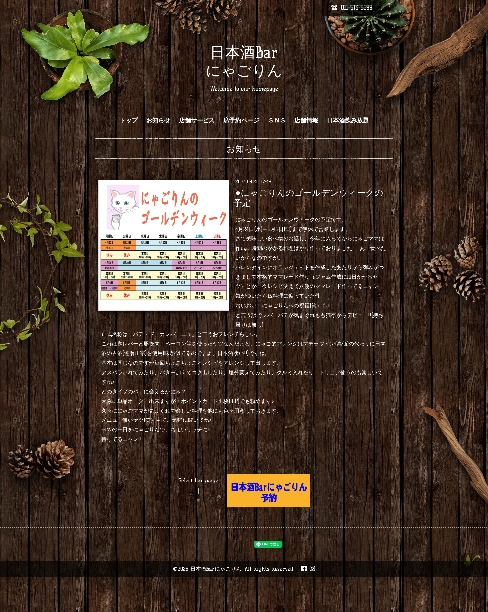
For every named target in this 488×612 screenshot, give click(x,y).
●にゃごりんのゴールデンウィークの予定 (308, 197)
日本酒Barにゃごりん (215, 569)
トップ (129, 120)
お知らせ (158, 120)
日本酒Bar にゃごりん (244, 61)
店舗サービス (197, 120)
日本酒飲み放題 (348, 120)
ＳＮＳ (277, 120)
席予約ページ (241, 120)
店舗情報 (306, 120)
